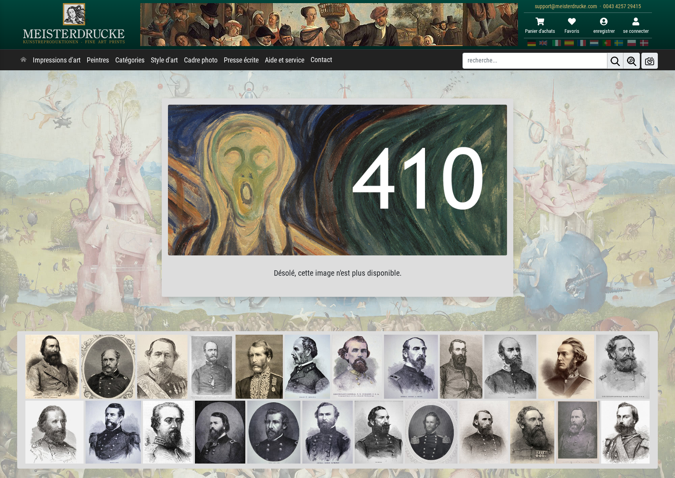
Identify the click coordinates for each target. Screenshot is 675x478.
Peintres (98, 60)
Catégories (130, 60)
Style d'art (164, 60)
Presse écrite (241, 60)
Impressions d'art (56, 60)
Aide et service (284, 60)
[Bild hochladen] (649, 61)
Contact (321, 60)
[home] (23, 60)
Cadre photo (201, 60)
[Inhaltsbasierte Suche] (631, 61)
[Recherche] (615, 61)
